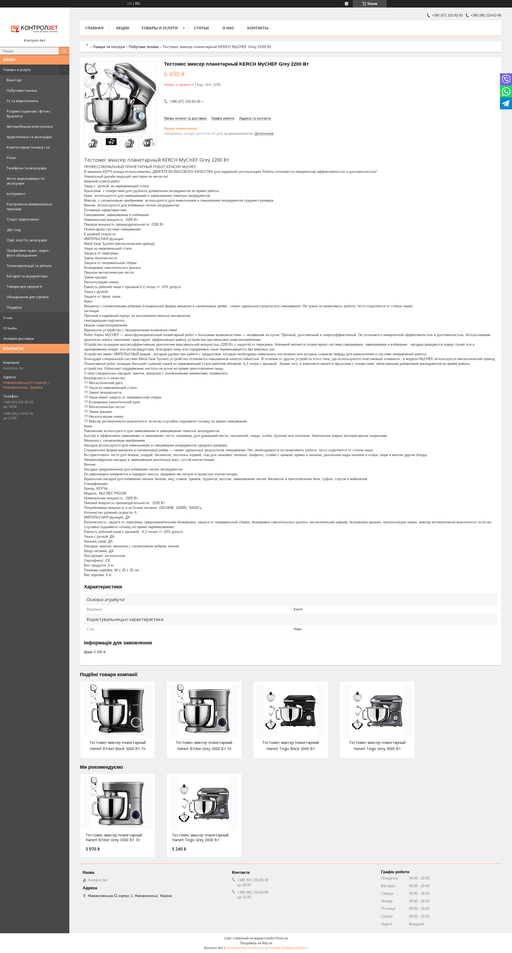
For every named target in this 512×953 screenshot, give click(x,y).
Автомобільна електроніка (30, 126)
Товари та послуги (109, 47)
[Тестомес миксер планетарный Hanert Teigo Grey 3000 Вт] (377, 710)
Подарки (14, 307)
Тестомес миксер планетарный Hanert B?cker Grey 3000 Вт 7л (114, 837)
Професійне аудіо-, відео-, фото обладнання (28, 253)
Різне (11, 157)
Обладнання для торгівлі (28, 296)
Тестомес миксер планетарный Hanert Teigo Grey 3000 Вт (200, 837)
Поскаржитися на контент (245, 948)
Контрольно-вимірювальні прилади (29, 206)
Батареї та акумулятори (27, 276)
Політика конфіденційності (287, 948)
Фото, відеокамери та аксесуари (25, 181)
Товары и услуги (17, 69)
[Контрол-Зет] (34, 24)
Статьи (201, 28)
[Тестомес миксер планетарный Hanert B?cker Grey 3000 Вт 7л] (204, 710)
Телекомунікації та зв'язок (29, 265)
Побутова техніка (22, 90)
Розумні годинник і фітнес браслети (28, 113)
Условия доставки (18, 338)
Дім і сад (14, 229)
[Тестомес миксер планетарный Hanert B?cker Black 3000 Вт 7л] (117, 710)
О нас (8, 317)
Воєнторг (14, 80)
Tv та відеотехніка (22, 100)
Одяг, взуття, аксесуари (27, 240)
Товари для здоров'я (24, 286)
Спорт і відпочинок (23, 219)
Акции (122, 28)
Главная (94, 28)
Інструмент (16, 193)
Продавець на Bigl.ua (256, 943)
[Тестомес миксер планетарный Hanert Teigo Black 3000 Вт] (290, 710)
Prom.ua (281, 938)
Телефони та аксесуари (27, 168)
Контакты (258, 28)
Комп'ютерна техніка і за (28, 147)
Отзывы (10, 328)
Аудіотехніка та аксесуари (29, 136)
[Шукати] (64, 51)
